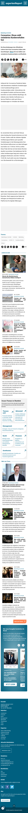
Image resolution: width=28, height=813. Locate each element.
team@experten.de (8, 762)
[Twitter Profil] (12, 787)
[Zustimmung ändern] (3, 808)
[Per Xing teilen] (14, 59)
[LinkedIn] (2, 787)
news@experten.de (5, 765)
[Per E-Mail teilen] (2, 59)
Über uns (3, 758)
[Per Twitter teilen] (17, 59)
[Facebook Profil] (7, 787)
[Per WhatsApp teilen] (8, 59)
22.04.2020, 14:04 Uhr (13, 42)
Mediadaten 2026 (6, 750)
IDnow (12, 52)
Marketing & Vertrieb (6, 33)
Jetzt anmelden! (5, 800)
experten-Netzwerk (5, 760)
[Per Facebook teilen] (11, 59)
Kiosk (18, 782)
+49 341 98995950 (7, 708)
